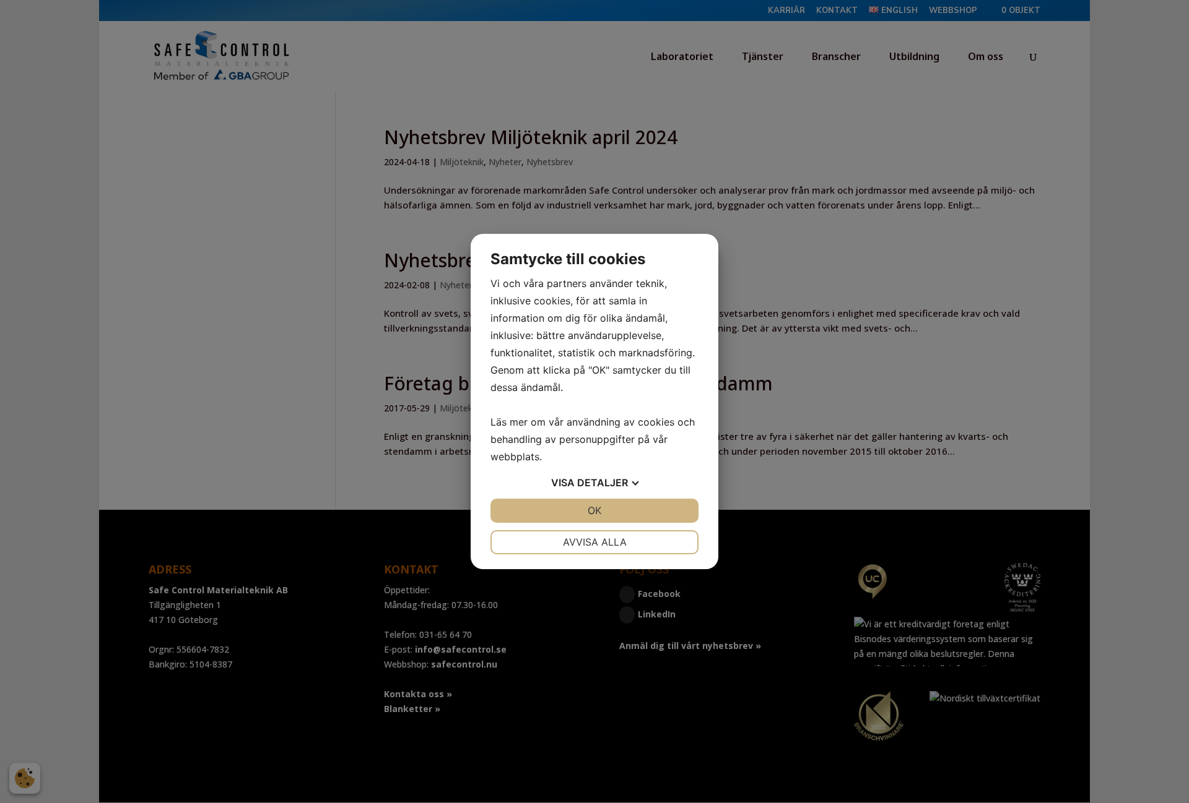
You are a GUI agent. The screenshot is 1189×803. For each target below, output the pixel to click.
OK (594, 510)
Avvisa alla (595, 542)
